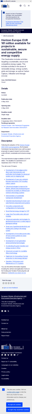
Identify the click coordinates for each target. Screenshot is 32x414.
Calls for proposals (8, 35)
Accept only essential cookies (18, 410)
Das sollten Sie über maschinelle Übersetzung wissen (14, 23)
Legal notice (5, 375)
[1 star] (3, 283)
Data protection (6, 332)
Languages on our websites (9, 365)
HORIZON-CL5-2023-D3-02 (17, 273)
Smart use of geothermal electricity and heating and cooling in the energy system (18, 228)
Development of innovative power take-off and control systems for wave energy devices (18, 236)
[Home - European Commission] (5, 5)
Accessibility (5, 378)
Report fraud (5, 335)
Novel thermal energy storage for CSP (17, 211)
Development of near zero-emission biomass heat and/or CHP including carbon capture (17, 181)
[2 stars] (4, 283)
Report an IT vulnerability (9, 361)
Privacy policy (5, 372)
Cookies (3, 368)
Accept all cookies (14, 404)
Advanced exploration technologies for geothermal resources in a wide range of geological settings (18, 221)
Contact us (4, 323)
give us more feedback (11, 288)
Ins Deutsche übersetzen (13, 21)
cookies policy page (13, 392)
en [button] (20, 6)
